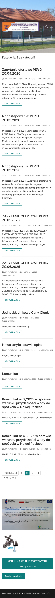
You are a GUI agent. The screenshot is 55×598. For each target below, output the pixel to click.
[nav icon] (51, 26)
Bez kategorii (45, 79)
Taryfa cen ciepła (13, 576)
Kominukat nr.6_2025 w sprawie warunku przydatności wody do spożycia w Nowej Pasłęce (26, 403)
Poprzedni (10, 473)
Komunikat (10, 374)
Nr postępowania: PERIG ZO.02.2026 (20, 168)
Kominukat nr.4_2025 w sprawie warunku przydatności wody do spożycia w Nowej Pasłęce (26, 440)
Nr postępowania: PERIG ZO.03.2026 (20, 118)
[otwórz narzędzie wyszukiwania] (46, 26)
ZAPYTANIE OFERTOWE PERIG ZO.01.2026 (25, 218)
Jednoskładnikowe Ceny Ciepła (26, 312)
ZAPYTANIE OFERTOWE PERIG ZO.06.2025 (25, 265)
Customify (45, 593)
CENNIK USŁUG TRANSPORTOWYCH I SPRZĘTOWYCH (27, 564)
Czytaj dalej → (12, 103)
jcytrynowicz (10, 79)
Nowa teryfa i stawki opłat (22, 345)
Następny (10, 477)
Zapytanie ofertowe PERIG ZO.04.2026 (22, 71)
